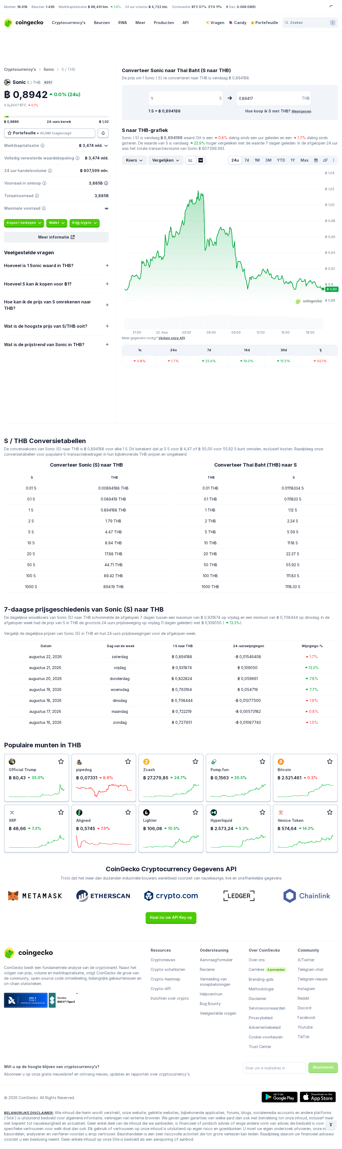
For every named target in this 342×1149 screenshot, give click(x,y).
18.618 (22, 7)
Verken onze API (171, 338)
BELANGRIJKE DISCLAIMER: (29, 1113)
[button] (56, 237)
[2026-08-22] (316, 160)
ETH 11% (215, 7)
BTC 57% (199, 7)
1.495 (50, 7)
